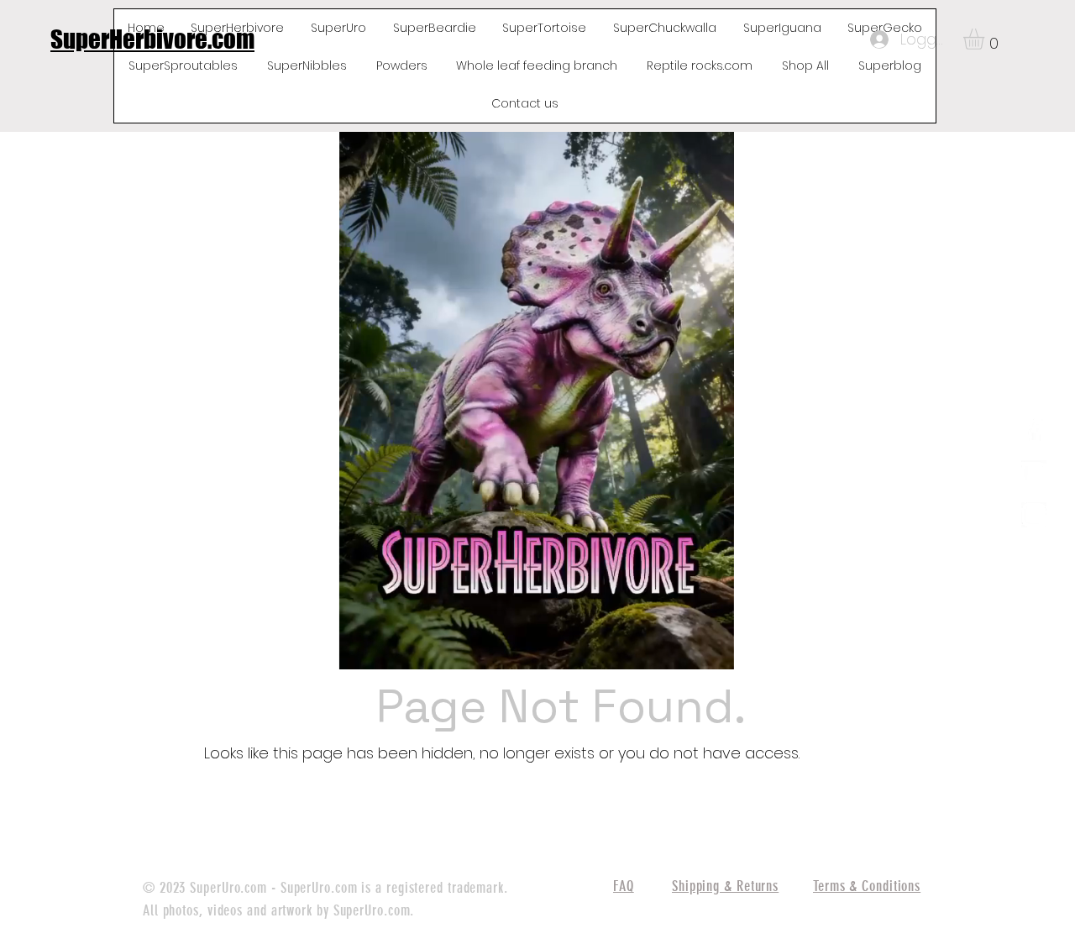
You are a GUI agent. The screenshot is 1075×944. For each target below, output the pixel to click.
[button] (986, 39)
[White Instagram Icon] (1033, 514)
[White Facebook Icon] (1033, 430)
